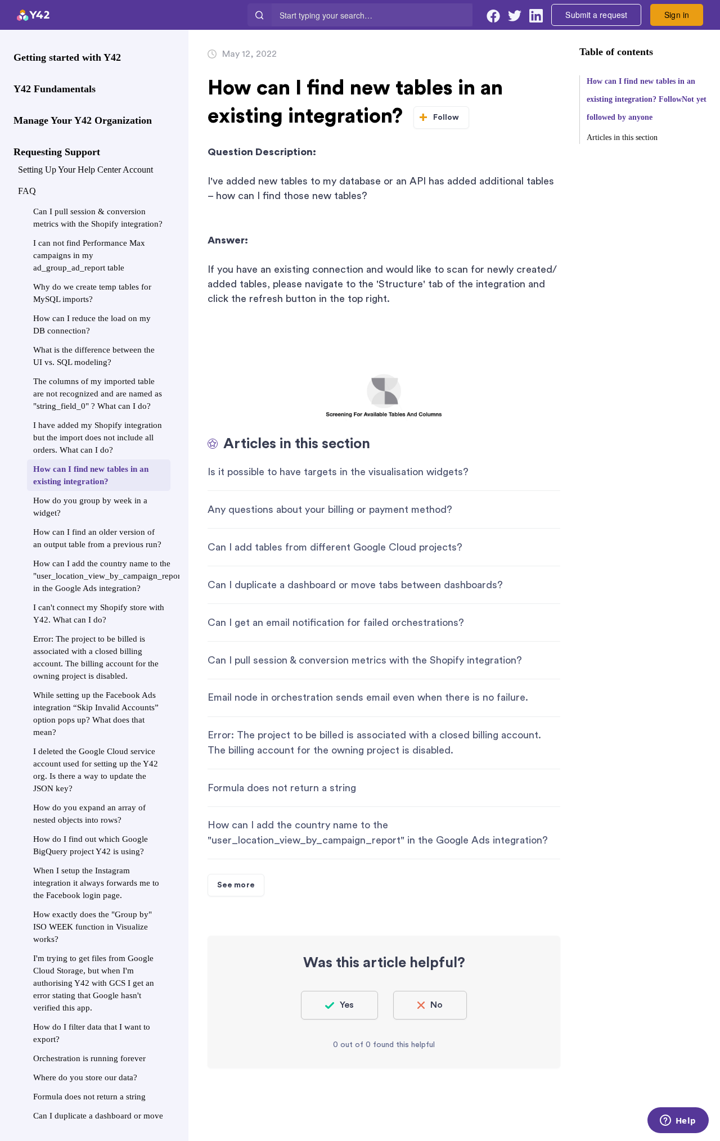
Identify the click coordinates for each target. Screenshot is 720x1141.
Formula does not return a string (89, 1096)
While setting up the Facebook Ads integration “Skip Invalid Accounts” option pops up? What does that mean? (96, 714)
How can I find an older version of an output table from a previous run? (97, 538)
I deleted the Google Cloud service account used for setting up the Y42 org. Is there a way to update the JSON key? (95, 770)
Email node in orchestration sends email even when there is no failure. (368, 697)
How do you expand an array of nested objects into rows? (89, 813)
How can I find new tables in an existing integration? (90, 475)
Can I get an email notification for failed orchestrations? (336, 622)
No (436, 1004)
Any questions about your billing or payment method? (330, 509)
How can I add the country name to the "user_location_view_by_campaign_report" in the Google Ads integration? (101, 576)
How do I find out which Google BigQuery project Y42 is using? (90, 845)
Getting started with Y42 (67, 57)
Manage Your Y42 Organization (83, 120)
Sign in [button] (676, 14)
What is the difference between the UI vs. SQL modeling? (94, 356)
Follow (446, 117)
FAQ (27, 191)
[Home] (131, 15)
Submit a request (596, 14)
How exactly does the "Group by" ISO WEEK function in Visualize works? (92, 927)
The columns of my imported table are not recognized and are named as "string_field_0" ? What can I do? (97, 394)
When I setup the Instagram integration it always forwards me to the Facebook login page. (96, 883)
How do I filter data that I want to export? (91, 1033)
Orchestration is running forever (89, 1058)
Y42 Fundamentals (55, 88)
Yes (347, 1004)
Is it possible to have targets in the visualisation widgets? (338, 472)
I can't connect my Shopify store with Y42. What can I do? (98, 613)
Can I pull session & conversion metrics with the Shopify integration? (98, 217)
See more (236, 885)
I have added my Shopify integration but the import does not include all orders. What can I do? (97, 437)
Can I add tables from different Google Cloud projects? (335, 547)
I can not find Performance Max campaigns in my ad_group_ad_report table (89, 255)
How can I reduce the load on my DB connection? (92, 324)
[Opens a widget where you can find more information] (678, 1121)
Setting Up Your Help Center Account (85, 169)
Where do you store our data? (85, 1077)
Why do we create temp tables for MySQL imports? (92, 293)
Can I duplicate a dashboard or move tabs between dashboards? (98, 1122)
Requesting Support (57, 151)
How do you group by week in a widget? (90, 506)
